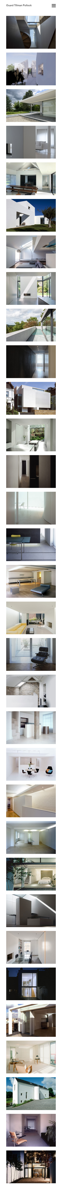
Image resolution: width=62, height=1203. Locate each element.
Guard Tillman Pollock (19, 5)
